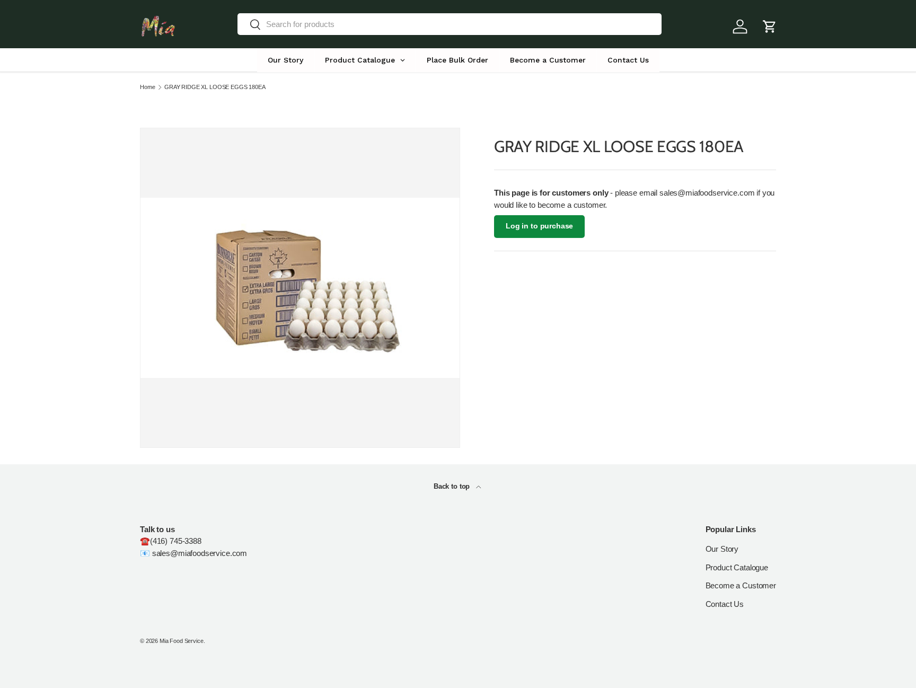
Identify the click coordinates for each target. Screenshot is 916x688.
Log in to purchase (539, 226)
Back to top (453, 486)
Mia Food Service (182, 641)
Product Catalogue (737, 567)
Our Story (722, 548)
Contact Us (725, 603)
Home (147, 87)
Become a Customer (741, 585)
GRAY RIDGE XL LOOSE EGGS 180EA (215, 87)
